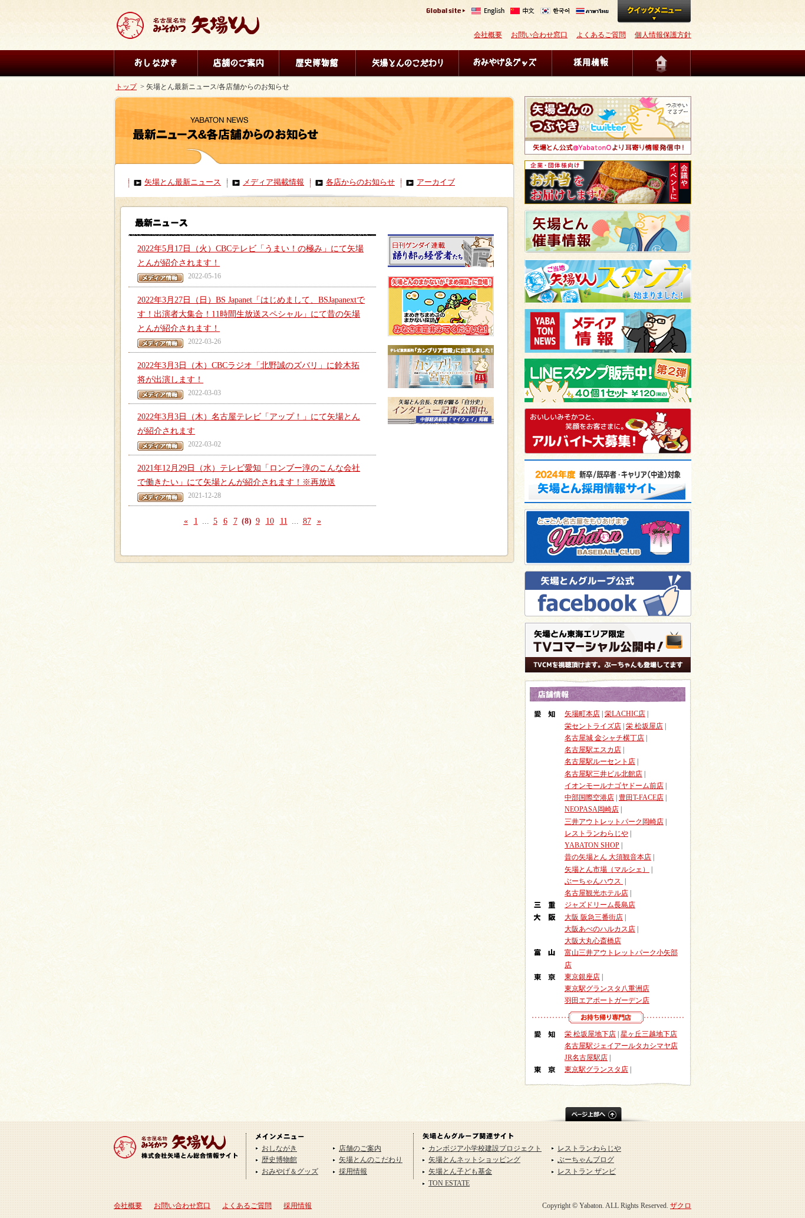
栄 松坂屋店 (644, 726)
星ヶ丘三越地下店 (649, 1034)
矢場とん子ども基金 (460, 1171)
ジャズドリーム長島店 (600, 905)
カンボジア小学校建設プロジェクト (485, 1148)
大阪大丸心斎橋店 (593, 941)
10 (270, 521)
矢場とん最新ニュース (182, 182)
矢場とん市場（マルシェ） (607, 869)
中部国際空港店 (589, 797)
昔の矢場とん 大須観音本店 (608, 857)
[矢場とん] (176, 1162)
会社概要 (488, 35)
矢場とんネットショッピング (474, 1159)
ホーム (661, 63)
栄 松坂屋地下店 (590, 1034)
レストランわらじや (596, 833)
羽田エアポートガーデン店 (607, 1000)
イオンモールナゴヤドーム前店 (614, 786)
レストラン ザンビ (586, 1171)
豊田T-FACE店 (641, 797)
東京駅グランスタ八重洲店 (607, 988)
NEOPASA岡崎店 (592, 809)
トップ (126, 87)
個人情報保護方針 (663, 35)
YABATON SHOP (592, 845)
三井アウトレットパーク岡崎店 (614, 822)
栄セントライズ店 (593, 726)
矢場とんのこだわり (406, 63)
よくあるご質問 (601, 35)
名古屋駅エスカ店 (593, 750)
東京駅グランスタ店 (596, 1069)
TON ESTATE (449, 1183)
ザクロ (680, 1205)
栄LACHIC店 (625, 714)
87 (307, 521)
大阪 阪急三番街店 (594, 917)
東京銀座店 (582, 977)
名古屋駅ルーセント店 (600, 761)
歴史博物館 (317, 63)
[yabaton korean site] (555, 12)
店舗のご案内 (238, 63)
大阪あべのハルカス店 (600, 929)
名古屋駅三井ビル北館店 (603, 774)
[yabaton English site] (487, 12)
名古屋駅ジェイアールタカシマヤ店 (621, 1046)
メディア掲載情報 (273, 182)
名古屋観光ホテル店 (596, 893)
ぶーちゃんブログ (585, 1159)
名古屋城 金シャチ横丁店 (604, 738)
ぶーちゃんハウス (594, 881)
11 (284, 521)
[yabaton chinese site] (522, 12)
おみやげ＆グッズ (505, 63)
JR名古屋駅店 (586, 1057)
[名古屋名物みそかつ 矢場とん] (188, 34)
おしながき (155, 63)
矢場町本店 (582, 714)
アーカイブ (436, 182)
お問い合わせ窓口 (539, 35)
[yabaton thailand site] (592, 12)
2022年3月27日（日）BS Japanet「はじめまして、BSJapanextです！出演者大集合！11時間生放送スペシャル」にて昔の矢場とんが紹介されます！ (251, 314)
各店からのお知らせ (360, 182)
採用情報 (592, 63)
